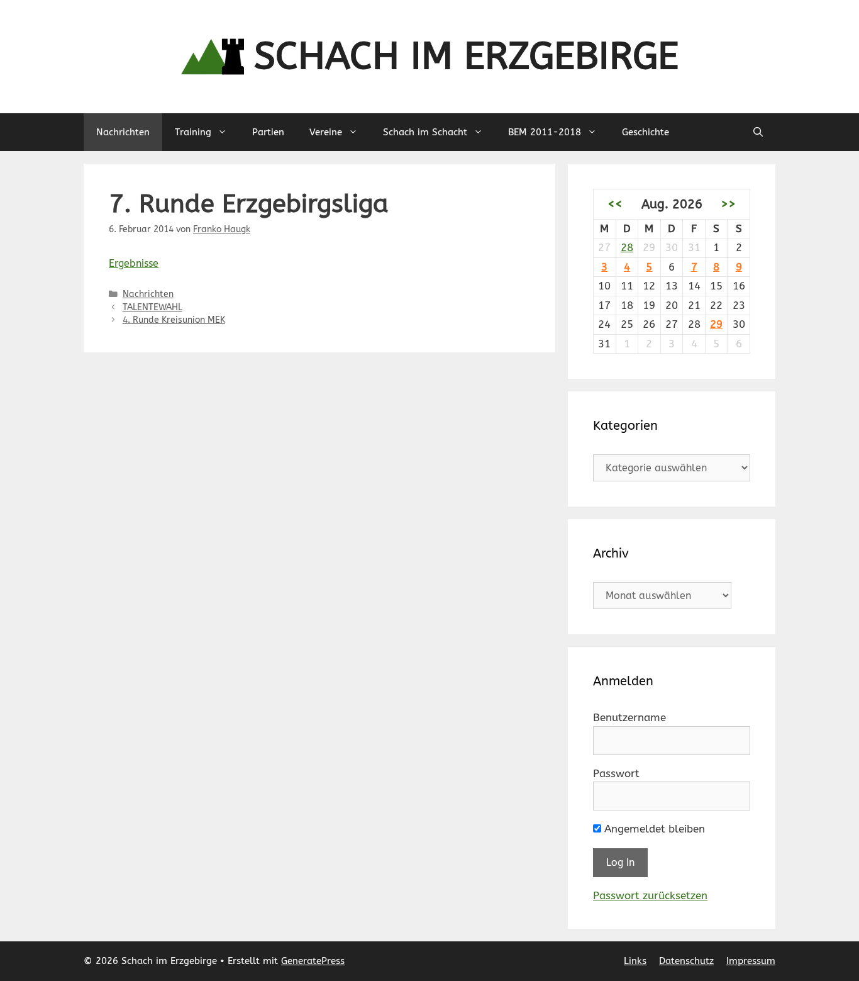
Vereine (325, 132)
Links (635, 961)
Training (193, 132)
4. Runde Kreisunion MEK (174, 320)
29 (716, 324)
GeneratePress (313, 961)
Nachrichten (123, 132)
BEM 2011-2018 (544, 132)
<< (615, 203)
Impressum (750, 961)
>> (728, 203)
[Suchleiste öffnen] (758, 132)
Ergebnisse (133, 263)
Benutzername (629, 717)
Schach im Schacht (425, 132)
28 (627, 247)
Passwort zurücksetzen (650, 895)
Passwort (616, 773)
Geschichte (645, 132)
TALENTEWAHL (152, 307)
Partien (268, 132)
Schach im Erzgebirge (466, 56)
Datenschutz (686, 961)
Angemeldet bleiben (653, 828)
